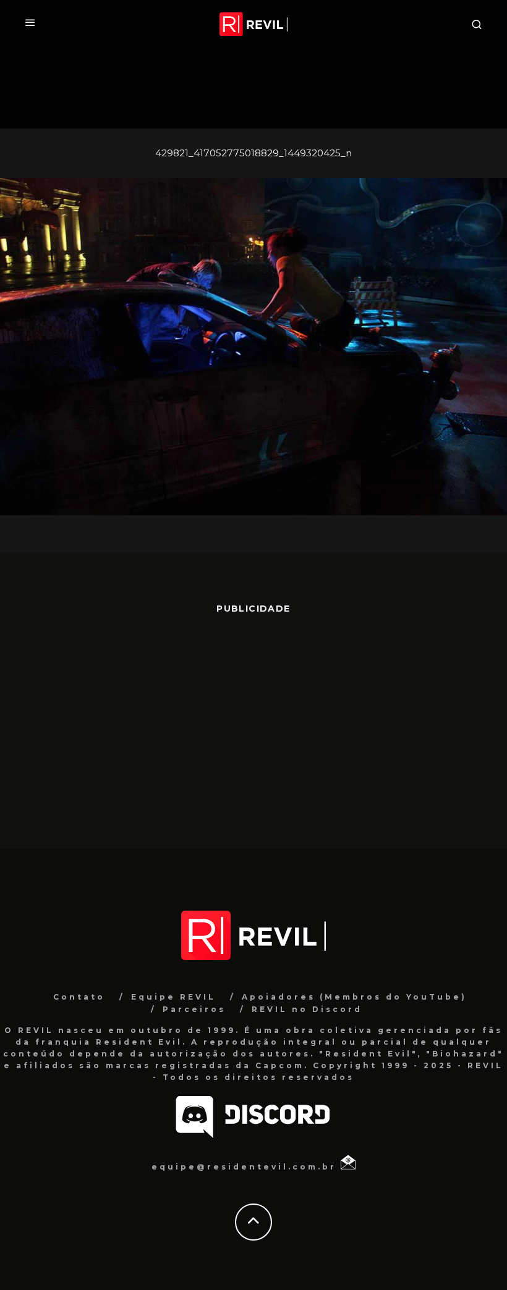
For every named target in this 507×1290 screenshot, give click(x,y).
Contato (79, 996)
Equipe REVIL (173, 996)
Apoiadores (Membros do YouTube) (354, 996)
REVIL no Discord (307, 1009)
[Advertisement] (253, 725)
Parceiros (194, 1009)
